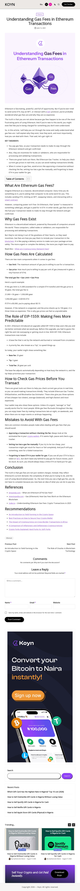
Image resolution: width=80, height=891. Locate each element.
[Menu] (41, 4)
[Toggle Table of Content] (27, 178)
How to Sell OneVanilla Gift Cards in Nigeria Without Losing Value (35, 797)
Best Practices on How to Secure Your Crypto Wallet (31, 518)
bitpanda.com (14, 493)
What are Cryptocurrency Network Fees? (32, 249)
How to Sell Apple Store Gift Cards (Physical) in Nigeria (30, 812)
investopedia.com (16, 496)
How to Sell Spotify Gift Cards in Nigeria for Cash (28, 802)
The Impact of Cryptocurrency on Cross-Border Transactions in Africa (38, 522)
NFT (18, 458)
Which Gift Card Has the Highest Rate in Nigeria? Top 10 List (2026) (35, 792)
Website (56, 602)
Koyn (10, 4)
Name (8, 602)
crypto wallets (33, 436)
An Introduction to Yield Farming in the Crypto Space (31, 514)
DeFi (49, 112)
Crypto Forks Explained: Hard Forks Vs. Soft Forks (29, 529)
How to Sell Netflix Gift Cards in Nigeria (24, 807)
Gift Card (22, 850)
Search (10, 770)
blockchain (9, 241)
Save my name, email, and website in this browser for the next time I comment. (35, 613)
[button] (68, 4)
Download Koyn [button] (59, 873)
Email (33, 602)
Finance (39, 14)
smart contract (11, 200)
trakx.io (12, 503)
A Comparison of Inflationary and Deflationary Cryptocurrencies (35, 525)
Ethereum (9, 538)
